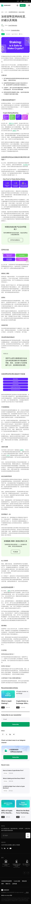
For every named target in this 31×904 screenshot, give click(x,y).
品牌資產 (14, 883)
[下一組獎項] (28, 872)
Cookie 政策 (17, 881)
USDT (8, 455)
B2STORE (25, 1)
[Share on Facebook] (2, 734)
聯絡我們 (23, 5)
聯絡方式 (8, 883)
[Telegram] (7, 848)
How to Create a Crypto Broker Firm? (13, 770)
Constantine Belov (15, 30)
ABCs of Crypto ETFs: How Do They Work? (6, 812)
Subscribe (15, 724)
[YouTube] (10, 848)
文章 (6, 12)
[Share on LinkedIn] (10, 734)
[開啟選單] (28, 5)
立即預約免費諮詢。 (15, 240)
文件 (18, 1)
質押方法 (11, 123)
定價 (21, 1)
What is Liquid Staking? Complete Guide (7, 702)
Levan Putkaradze (12, 25)
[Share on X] (6, 734)
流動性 (14, 130)
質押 (8, 590)
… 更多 (27, 892)
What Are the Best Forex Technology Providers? (22, 812)
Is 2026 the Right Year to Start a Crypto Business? (14, 787)
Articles (5, 773)
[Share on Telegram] (13, 734)
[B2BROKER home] (5, 5)
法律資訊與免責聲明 (6, 881)
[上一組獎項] (24, 872)
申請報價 (15, 551)
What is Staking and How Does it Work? (14, 778)
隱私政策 (24, 881)
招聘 (2, 883)
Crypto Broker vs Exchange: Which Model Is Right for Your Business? (22, 702)
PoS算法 (25, 164)
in (4, 848)
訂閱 (28, 835)
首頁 (2, 12)
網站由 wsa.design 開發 (6, 895)
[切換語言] (17, 5)
